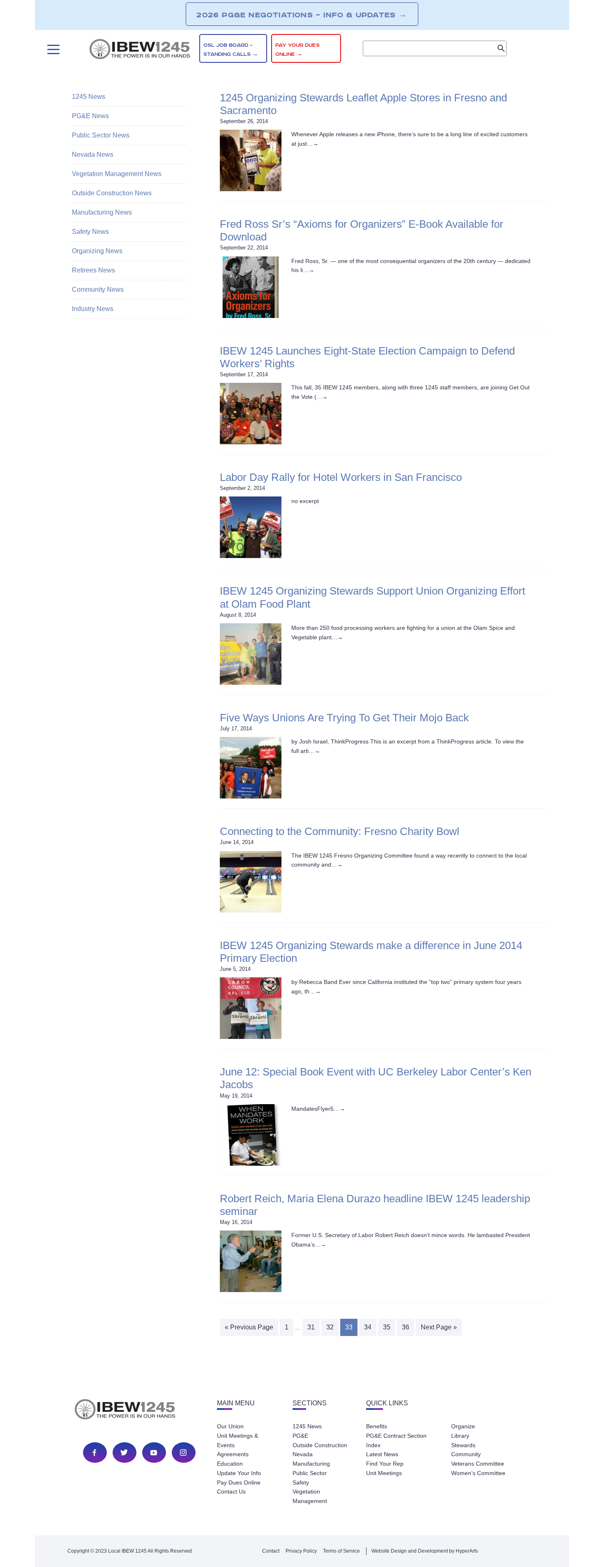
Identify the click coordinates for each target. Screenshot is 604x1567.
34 (367, 1327)
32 (330, 1327)
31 (311, 1327)
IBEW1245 (139, 50)
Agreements (233, 1454)
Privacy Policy (301, 1551)
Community (466, 1454)
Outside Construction (320, 1445)
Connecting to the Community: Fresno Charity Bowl (339, 831)
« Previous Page (249, 1327)
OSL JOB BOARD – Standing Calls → (230, 50)
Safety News (90, 231)
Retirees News (93, 270)
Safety (301, 1482)
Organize (463, 1426)
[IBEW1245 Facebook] (94, 1452)
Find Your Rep (384, 1463)
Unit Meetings (384, 1473)
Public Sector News (100, 135)
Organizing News (97, 250)
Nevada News (92, 154)
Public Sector (310, 1473)
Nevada (303, 1454)
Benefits (376, 1426)
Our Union (230, 1426)
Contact (270, 1551)
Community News (98, 289)
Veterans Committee (477, 1463)
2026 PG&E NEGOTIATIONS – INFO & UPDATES (301, 14)
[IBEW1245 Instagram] (183, 1452)
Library (460, 1435)
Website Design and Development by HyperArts (424, 1551)
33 (349, 1327)
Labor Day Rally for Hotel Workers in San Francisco (341, 477)
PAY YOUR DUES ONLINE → (297, 50)
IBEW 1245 (139, 1410)
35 (386, 1327)
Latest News (382, 1454)
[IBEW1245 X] (124, 1452)
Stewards (463, 1445)
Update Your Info (239, 1473)
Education (230, 1463)
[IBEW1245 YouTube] (154, 1452)
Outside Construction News (112, 193)
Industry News (92, 308)
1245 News (88, 96)
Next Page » (439, 1327)
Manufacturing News (102, 212)
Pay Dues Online (239, 1482)
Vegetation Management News (116, 173)
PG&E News (90, 115)
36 (405, 1327)
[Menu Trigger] (52, 49)
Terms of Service (341, 1551)
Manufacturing (311, 1463)
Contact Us (231, 1491)
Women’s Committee (478, 1473)
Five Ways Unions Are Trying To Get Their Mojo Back (344, 717)
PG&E (300, 1435)
